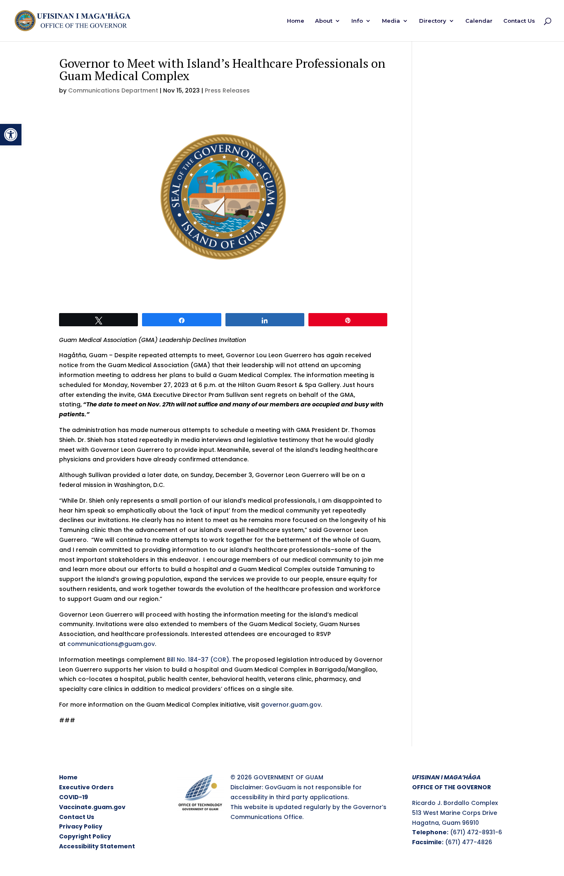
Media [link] (391, 21)
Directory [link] (432, 21)
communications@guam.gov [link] (111, 644)
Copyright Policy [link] (85, 836)
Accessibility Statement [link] (97, 846)
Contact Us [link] (519, 21)
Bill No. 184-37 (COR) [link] (198, 659)
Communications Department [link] (113, 90)
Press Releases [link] (227, 90)
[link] (10, 134)
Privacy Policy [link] (80, 826)
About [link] (323, 21)
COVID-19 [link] (73, 797)
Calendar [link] (479, 21)
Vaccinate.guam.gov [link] (92, 807)
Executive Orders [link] (86, 787)
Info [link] (357, 21)
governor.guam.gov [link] (291, 704)
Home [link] (295, 21)
